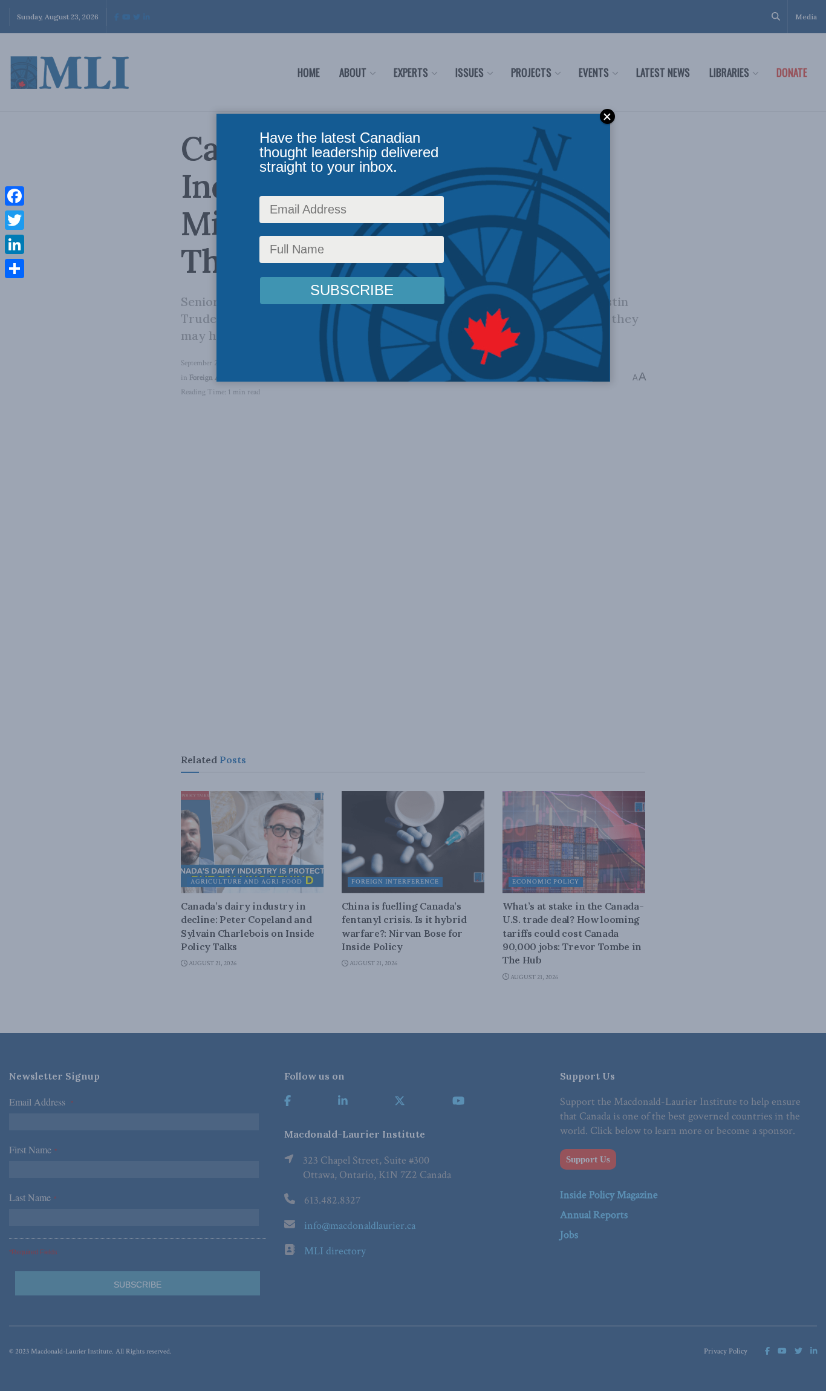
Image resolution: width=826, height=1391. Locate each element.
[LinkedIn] (14, 244)
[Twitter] (14, 220)
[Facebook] (14, 196)
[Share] (14, 268)
